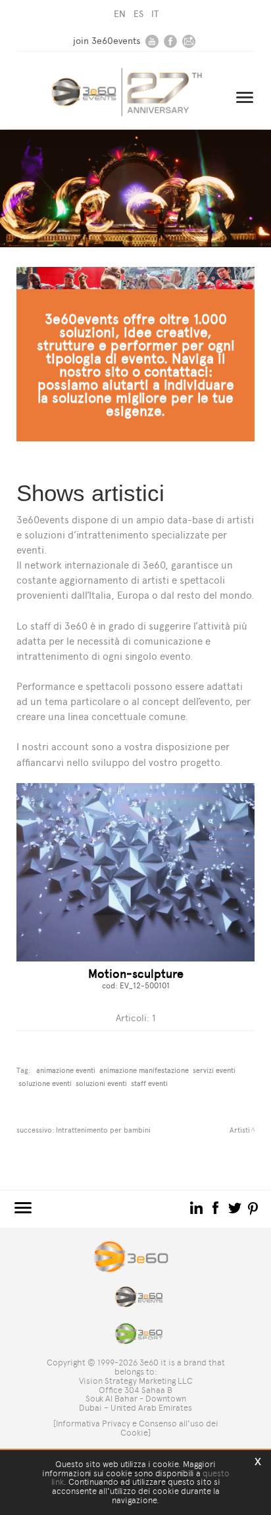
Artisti (240, 1130)
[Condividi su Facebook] (216, 1207)
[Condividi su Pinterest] (253, 1207)
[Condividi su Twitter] (235, 1207)
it (155, 14)
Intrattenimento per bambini (103, 1130)
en (120, 14)
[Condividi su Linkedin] (197, 1207)
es (138, 14)
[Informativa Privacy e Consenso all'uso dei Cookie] (135, 1428)
